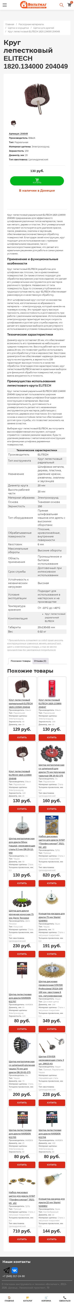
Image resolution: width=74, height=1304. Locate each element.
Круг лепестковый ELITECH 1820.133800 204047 (50, 703)
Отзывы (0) (40, 661)
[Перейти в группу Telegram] (6, 1270)
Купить (22, 737)
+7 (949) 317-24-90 (14, 1276)
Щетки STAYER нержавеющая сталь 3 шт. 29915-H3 (51, 1060)
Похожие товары (21, 661)
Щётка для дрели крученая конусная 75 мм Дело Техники (21, 914)
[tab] (20, 661)
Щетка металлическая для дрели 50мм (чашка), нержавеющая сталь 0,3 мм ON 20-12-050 (22, 845)
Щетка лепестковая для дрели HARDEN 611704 (50, 1134)
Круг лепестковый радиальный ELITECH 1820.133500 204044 (21, 703)
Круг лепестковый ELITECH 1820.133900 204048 (20, 775)
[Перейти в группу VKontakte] (14, 1270)
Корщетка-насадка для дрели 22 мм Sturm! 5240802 (52, 1202)
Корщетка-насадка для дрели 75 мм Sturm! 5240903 (52, 917)
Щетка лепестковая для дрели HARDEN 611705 (20, 1134)
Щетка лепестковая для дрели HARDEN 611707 (20, 998)
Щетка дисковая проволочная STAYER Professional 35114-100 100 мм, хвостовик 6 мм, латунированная (51, 988)
